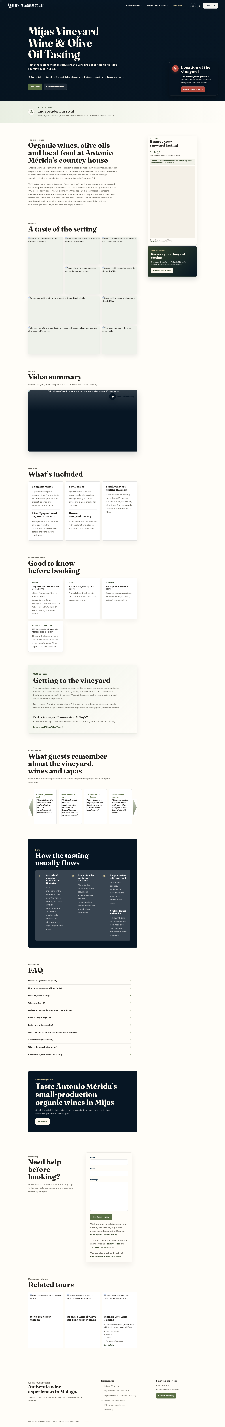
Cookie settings (87, 1421)
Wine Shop (177, 5)
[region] (83, 807)
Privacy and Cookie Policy (103, 1234)
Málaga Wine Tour (111, 1386)
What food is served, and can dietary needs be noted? (53, 1032)
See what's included (55, 86)
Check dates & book (162, 271)
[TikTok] (199, 5)
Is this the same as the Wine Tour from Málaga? (50, 1010)
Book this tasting (166, 1396)
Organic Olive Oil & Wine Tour (116, 1391)
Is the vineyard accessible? (40, 1025)
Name (92, 1157)
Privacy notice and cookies (69, 1421)
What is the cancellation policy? (42, 1047)
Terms (54, 1421)
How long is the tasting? (39, 995)
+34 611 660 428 (162, 1385)
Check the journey (193, 89)
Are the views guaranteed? (40, 1039)
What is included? (36, 1003)
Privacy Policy (113, 1243)
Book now (35, 86)
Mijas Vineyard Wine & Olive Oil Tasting (120, 1395)
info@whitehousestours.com (105, 1256)
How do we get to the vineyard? (42, 981)
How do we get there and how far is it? (46, 988)
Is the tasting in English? (39, 1017)
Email (92, 1169)
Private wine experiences (114, 1405)
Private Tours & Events (156, 5)
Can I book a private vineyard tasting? (45, 1054)
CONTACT (210, 5)
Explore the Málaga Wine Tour (48, 727)
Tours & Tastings (133, 5)
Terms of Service (99, 1247)
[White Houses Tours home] (26, 6)
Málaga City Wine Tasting (114, 1400)
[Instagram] (193, 5)
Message (94, 1180)
